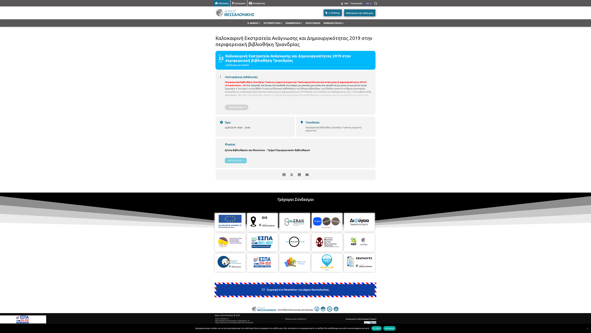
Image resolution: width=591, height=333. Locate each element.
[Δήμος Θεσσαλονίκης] (238, 12)
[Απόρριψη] (587, 328)
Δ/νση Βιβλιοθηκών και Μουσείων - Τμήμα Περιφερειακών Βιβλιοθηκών (267, 150)
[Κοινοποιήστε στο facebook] (284, 175)
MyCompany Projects (367, 319)
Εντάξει (376, 328)
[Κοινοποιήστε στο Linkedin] (299, 175)
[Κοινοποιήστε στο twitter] (292, 175)
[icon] (317, 310)
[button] (375, 3)
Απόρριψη (389, 328)
